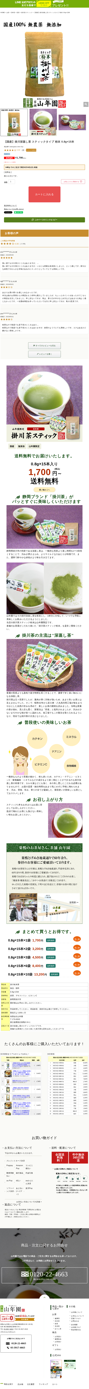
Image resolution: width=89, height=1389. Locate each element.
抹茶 (56, 1324)
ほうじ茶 (58, 1329)
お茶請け (58, 1336)
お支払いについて (77, 1316)
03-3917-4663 (8, 1329)
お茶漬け (58, 1342)
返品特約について (10, 205)
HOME (3, 12)
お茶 (8, 12)
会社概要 (74, 1325)
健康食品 (58, 1339)
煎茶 (18, 12)
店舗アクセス (76, 1318)
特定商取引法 (76, 1330)
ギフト (55, 1345)
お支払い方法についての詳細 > (29, 1202)
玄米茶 (57, 1326)
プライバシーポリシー (7, 1331)
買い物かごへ (44, 490)
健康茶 (57, 1318)
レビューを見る (31, 150)
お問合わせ (75, 1321)
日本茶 (13, 12)
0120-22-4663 (19, 1343)
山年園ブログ (76, 1327)
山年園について (76, 1312)
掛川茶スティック (26, 12)
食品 (54, 1332)
